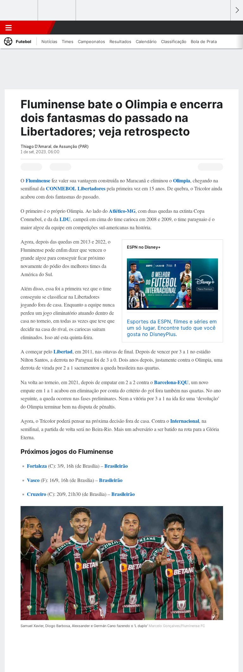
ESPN (34, 28)
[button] (222, 28)
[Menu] (8, 28)
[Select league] (19, 10)
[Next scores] (236, 10)
